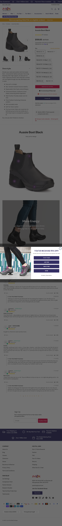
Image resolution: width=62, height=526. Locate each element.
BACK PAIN (46, 266)
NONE (46, 271)
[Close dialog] (60, 248)
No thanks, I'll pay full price (46, 275)
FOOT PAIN (46, 258)
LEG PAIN (46, 262)
